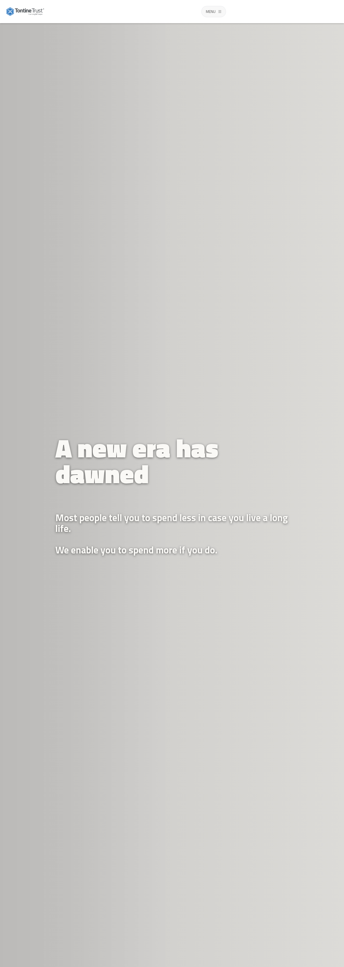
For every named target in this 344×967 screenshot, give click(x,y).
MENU (211, 11)
